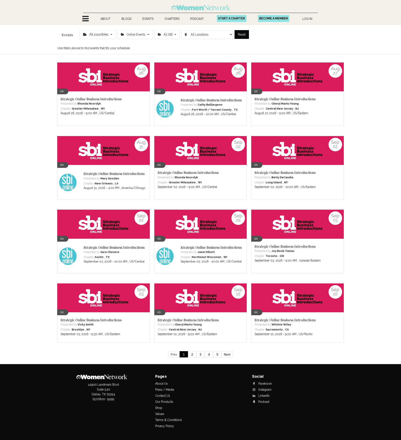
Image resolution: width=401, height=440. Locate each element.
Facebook (265, 383)
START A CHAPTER (231, 18)
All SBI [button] (168, 34)
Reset (242, 34)
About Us (161, 383)
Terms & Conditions (168, 420)
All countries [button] (98, 34)
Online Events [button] (136, 34)
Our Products (164, 401)
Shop (158, 407)
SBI (62, 91)
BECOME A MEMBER (273, 18)
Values (159, 414)
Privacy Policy (164, 426)
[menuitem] (105, 19)
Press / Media (164, 389)
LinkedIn (264, 395)
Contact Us (162, 395)
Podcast (263, 401)
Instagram (265, 389)
